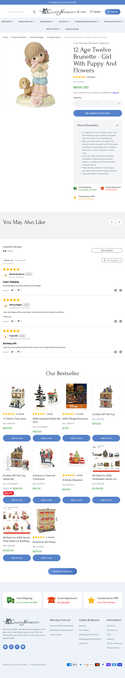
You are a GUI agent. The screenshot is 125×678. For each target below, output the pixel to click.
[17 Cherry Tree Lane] (16, 397)
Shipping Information (89, 634)
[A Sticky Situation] (76, 458)
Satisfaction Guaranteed (61, 630)
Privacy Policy (113, 648)
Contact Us (112, 630)
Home (5, 37)
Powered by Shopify (38, 665)
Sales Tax (83, 643)
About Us (111, 625)
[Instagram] (11, 646)
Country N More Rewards (61, 625)
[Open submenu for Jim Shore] (69, 21)
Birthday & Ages (36, 37)
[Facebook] (5, 646)
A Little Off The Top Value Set (14, 477)
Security (110, 639)
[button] (112, 11)
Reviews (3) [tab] (8, 260)
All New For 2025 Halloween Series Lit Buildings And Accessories (104, 477)
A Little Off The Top (103, 414)
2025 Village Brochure (75, 418)
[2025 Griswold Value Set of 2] (46, 397)
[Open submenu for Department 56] (34, 21)
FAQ (109, 634)
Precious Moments (19, 37)
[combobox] (20, 11)
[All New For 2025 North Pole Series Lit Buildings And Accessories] (16, 520)
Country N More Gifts (18, 665)
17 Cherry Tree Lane (14, 418)
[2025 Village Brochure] (76, 397)
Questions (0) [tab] (20, 260)
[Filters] (105, 260)
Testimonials (55, 634)
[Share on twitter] (120, 290)
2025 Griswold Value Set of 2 (47, 420)
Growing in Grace (54, 37)
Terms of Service (114, 643)
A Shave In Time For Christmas (44, 477)
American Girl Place (44, 541)
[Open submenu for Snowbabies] (53, 21)
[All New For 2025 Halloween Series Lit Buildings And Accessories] (106, 458)
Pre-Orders (84, 630)
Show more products (62, 571)
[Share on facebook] (115, 290)
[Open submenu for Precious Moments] (123, 21)
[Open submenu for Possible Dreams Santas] (98, 21)
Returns (82, 625)
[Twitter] (17, 646)
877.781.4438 (111, 190)
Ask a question (107, 250)
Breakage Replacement (90, 639)
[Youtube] (23, 646)
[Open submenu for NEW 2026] (13, 21)
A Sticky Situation (72, 479)
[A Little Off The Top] (106, 397)
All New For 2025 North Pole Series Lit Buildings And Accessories (16, 539)
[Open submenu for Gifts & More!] (60, 28)
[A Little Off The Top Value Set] (16, 458)
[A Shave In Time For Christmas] (46, 458)
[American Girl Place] (46, 520)
